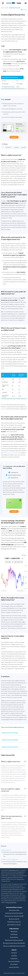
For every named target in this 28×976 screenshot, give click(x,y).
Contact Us (14, 952)
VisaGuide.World (6, 850)
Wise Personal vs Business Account (14, 940)
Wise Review (14, 931)
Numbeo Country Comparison (9, 859)
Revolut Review (14, 937)
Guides (6, 7)
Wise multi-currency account (12, 453)
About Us (14, 950)
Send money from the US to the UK (14, 913)
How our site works (14, 967)
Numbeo (3, 409)
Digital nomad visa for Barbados (10, 740)
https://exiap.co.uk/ (13, 870)
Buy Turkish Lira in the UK (14, 924)
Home (2, 7)
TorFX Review (14, 934)
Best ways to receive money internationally (14, 943)
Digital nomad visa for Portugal (10, 732)
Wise (3, 99)
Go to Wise (14, 137)
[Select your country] (25, 3)
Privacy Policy (14, 964)
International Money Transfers (14, 907)
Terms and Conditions (14, 961)
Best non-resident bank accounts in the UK (14, 946)
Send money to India (14, 910)
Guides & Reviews (14, 928)
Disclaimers (24, 9)
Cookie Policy (14, 958)
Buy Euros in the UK (14, 919)
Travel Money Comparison (14, 922)
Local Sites (14, 955)
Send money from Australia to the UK (14, 916)
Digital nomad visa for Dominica (10, 747)
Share (25, 555)
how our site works (11, 902)
